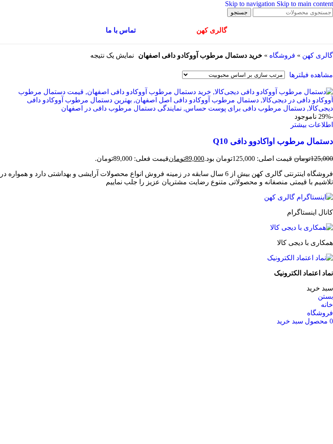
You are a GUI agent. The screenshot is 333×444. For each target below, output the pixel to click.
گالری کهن (317, 55)
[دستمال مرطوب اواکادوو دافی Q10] (166, 108)
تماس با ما (121, 30)
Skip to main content (305, 3)
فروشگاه (282, 55)
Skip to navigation (251, 3)
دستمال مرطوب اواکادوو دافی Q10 (273, 141)
